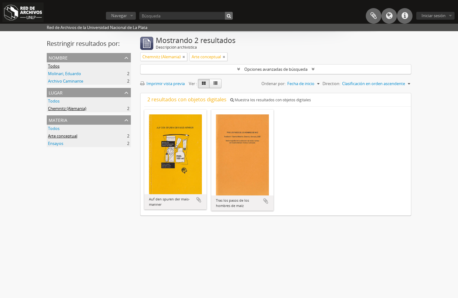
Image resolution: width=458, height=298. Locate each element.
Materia (58, 119)
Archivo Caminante (65, 81)
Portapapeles (373, 16)
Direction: (331, 83)
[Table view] (215, 83)
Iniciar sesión (434, 15)
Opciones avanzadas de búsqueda (275, 69)
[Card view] (204, 83)
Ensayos (55, 143)
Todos (54, 66)
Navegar (119, 15)
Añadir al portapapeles (199, 200)
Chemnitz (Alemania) (67, 108)
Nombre (58, 57)
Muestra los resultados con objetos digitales (272, 100)
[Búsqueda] (229, 16)
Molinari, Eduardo (64, 73)
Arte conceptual (62, 136)
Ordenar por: (273, 83)
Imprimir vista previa (165, 83)
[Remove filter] (184, 57)
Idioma (389, 16)
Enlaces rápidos (405, 16)
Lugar (56, 92)
